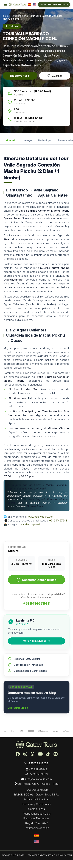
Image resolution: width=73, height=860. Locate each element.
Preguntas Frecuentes (36, 818)
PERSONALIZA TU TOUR (54, 4)
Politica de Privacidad (36, 799)
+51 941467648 (58, 520)
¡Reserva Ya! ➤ (20, 75)
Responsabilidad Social (36, 813)
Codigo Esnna (36, 809)
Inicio (6, 15)
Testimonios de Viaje (36, 828)
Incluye (27, 140)
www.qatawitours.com (41, 516)
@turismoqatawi (30, 524)
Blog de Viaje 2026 (36, 823)
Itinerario (10, 140)
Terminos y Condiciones (36, 804)
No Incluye (44, 140)
